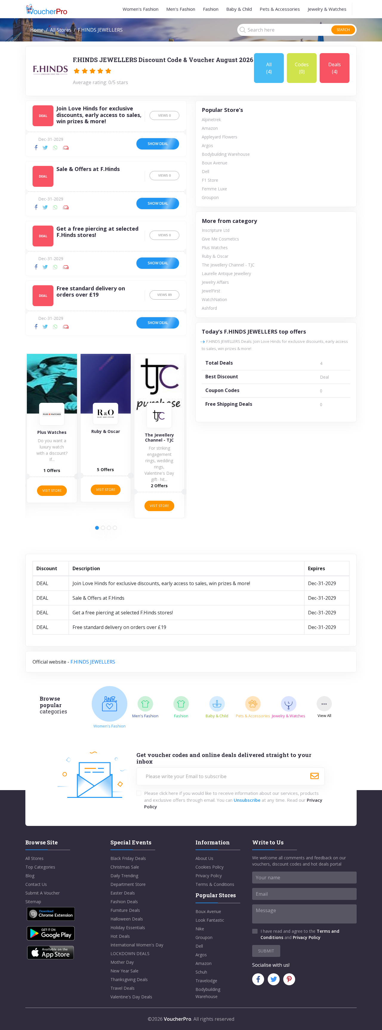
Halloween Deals (126, 919)
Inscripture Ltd (215, 230)
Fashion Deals (124, 901)
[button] (97, 528)
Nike (199, 929)
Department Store (128, 884)
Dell (205, 171)
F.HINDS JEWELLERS (92, 662)
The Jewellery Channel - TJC (228, 265)
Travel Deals (122, 988)
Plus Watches (215, 247)
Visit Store (51, 489)
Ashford (209, 308)
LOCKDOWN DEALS (130, 953)
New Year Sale (124, 971)
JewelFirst (211, 291)
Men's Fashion (180, 9)
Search (343, 29)
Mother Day (122, 962)
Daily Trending (124, 875)
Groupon (210, 197)
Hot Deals (120, 936)
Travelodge (206, 980)
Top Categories (40, 867)
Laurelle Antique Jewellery (226, 273)
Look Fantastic (209, 920)
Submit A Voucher (42, 893)
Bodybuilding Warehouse (226, 154)
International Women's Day (136, 945)
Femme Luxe (214, 189)
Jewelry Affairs (215, 282)
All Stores (60, 30)
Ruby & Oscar (215, 256)
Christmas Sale (124, 867)
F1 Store (210, 180)
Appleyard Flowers (219, 137)
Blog (29, 875)
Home (37, 30)
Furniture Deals (125, 910)
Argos (207, 145)
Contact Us (36, 884)
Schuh (201, 972)
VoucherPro (177, 1019)
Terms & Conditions (214, 884)
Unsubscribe (247, 800)
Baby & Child (239, 9)
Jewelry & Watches (327, 9)
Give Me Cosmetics (220, 239)
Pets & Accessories (280, 9)
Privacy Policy (208, 875)
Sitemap (33, 901)
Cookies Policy (209, 867)
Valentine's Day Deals (131, 997)
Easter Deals (122, 893)
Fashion (210, 9)
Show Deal (158, 143)
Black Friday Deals (128, 858)
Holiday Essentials (127, 927)
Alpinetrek (211, 119)
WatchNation (214, 299)
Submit (266, 951)
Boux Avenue (214, 163)
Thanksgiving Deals (129, 979)
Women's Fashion (140, 9)
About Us (204, 858)
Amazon (210, 128)
